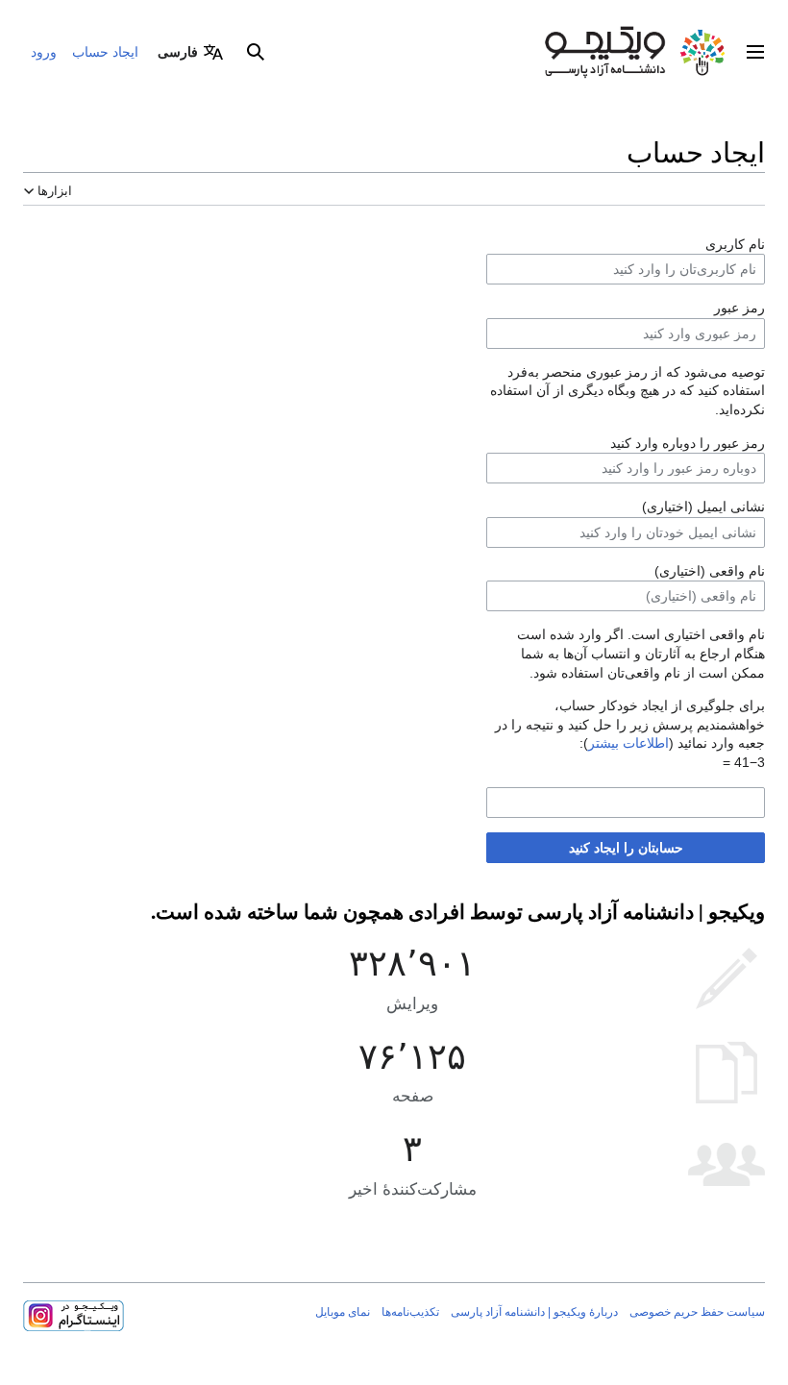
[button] (755, 52)
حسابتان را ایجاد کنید (626, 847)
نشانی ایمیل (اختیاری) (703, 506)
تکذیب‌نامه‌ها (410, 1312)
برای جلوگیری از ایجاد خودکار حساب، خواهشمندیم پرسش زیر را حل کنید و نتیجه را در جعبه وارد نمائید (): (630, 724)
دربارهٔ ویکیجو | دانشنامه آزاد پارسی (534, 1312)
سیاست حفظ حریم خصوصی (697, 1312)
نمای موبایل (342, 1312)
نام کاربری (735, 244)
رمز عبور (739, 307)
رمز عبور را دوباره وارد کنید (687, 443)
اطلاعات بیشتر (628, 743)
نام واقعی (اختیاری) (709, 571)
